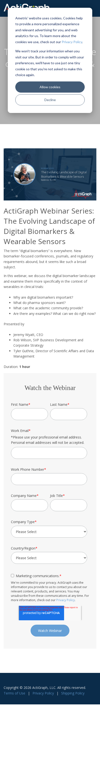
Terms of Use (14, 693)
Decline (50, 100)
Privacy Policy (72, 42)
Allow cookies (50, 87)
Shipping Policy (72, 693)
